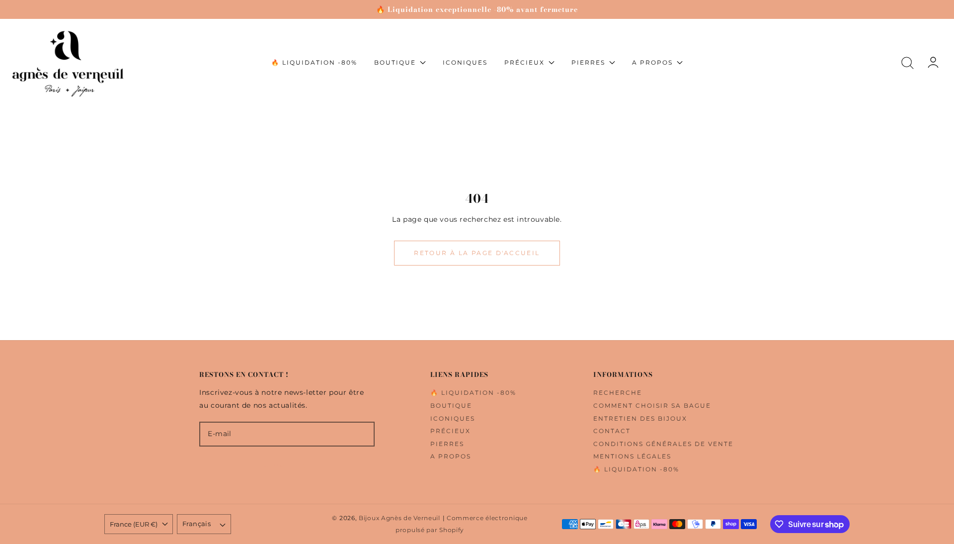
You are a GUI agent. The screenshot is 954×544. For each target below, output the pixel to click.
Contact (612, 431)
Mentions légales (632, 456)
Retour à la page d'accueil (477, 253)
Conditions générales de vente (663, 444)
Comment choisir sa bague (652, 405)
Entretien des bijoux (640, 418)
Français (196, 524)
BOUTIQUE (451, 405)
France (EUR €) (134, 524)
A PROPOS (450, 456)
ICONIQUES (452, 418)
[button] (907, 63)
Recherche (617, 392)
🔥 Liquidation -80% (473, 392)
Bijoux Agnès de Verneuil (399, 518)
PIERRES (447, 444)
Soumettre (287, 466)
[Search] (907, 63)
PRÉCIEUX (450, 431)
